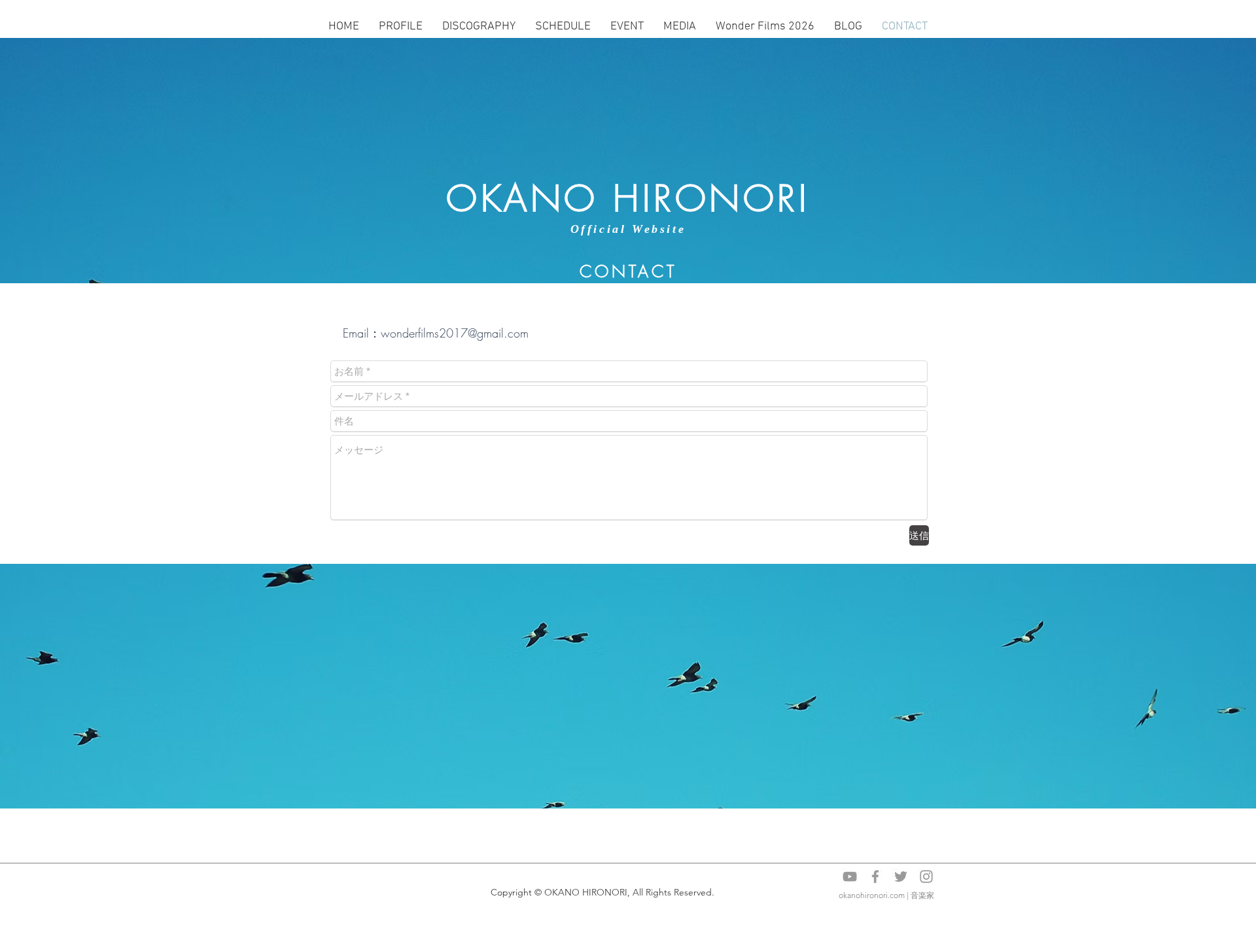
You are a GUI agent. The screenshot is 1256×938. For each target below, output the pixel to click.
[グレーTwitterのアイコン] (900, 876)
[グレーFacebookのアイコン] (875, 876)
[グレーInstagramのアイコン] (926, 876)
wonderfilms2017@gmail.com (455, 333)
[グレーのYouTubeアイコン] (849, 876)
